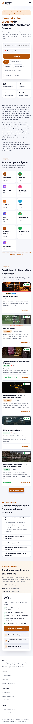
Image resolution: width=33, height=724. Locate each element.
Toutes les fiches (6, 675)
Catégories (5, 679)
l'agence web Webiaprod (18, 721)
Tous (6, 62)
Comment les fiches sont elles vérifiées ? (14, 537)
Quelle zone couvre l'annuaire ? (15, 543)
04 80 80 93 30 (6, 713)
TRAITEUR (8, 75)
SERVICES (8, 66)
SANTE (17, 75)
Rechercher (16, 56)
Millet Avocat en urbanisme (12, 430)
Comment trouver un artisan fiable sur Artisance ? (17, 519)
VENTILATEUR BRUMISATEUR (13, 71)
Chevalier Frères (9, 328)
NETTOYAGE (18, 66)
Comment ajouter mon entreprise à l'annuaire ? (16, 554)
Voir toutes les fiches (16, 490)
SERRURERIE (15, 62)
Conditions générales (8, 696)
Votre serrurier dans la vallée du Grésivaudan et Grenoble (14, 396)
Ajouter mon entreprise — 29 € (16, 629)
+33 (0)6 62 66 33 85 (10, 377)
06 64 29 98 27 (8, 482)
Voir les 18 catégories (16, 254)
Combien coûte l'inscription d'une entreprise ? (16, 548)
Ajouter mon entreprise (8, 683)
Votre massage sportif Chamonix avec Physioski (16, 362)
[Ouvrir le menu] (30, 3)
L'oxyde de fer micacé (10, 296)
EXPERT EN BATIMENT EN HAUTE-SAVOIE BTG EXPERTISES (15, 465)
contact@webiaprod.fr (8, 709)
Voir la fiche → (25, 310)
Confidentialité (6, 700)
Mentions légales (6, 692)
